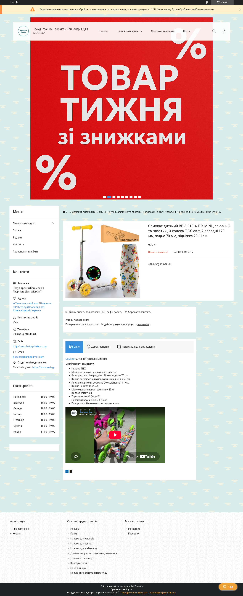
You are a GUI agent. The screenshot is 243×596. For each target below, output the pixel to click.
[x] (71, 472)
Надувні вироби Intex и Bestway (88, 572)
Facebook (133, 533)
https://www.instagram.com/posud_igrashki (44, 367)
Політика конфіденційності (162, 592)
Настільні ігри (78, 568)
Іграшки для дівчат (81, 543)
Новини (17, 533)
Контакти (18, 244)
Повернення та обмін (25, 251)
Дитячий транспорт (82, 558)
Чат (230, 586)
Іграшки (75, 528)
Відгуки (17, 237)
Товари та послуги (128, 31)
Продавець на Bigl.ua (121, 589)
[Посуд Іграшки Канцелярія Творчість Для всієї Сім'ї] (23, 31)
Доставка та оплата (163, 31)
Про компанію (21, 528)
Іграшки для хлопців (82, 538)
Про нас (17, 230)
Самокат (70, 358)
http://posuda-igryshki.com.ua (30, 346)
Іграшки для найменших (84, 548)
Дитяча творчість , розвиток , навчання (93, 553)
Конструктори (78, 563)
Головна (103, 31)
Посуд (74, 533)
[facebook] (66, 472)
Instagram (134, 528)
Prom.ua (138, 586)
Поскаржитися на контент (134, 592)
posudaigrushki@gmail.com (28, 356)
